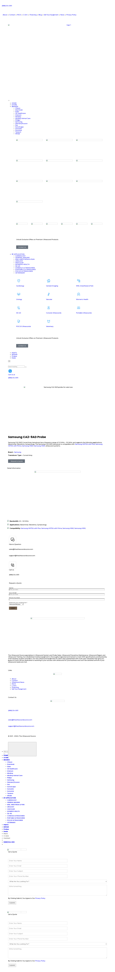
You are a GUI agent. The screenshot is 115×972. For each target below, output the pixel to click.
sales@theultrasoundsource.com (21, 549)
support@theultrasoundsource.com (22, 555)
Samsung (18, 122)
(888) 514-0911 (7, 6)
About (5, 15)
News (62, 15)
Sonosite (18, 128)
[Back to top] (22, 749)
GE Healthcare (20, 113)
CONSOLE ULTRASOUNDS (25, 268)
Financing (33, 15)
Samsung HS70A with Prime (51, 528)
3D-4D (17, 266)
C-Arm (25, 15)
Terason (18, 132)
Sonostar (18, 130)
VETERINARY (20, 273)
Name (11, 588)
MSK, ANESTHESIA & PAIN (24, 259)
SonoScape (19, 127)
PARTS (14, 353)
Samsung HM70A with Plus (85, 444)
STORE (14, 105)
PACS (19, 15)
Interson (18, 115)
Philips (17, 120)
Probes (14, 356)
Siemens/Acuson (21, 123)
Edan (17, 111)
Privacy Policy (71, 15)
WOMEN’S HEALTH (22, 264)
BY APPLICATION (18, 254)
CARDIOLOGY (20, 256)
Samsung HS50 (39, 446)
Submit (12, 903)
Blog (40, 15)
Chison (17, 108)
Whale (17, 134)
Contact (12, 15)
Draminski (19, 110)
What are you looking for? (18, 602)
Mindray (18, 117)
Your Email (12, 593)
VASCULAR (19, 263)
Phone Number (14, 598)
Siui (16, 125)
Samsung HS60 (27, 446)
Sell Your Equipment (51, 15)
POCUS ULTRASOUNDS (24, 271)
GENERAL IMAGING (22, 257)
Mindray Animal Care (22, 118)
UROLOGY (19, 261)
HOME (14, 103)
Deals (14, 358)
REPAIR (14, 354)
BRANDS (15, 106)
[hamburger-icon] (9, 100)
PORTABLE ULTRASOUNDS (25, 269)
